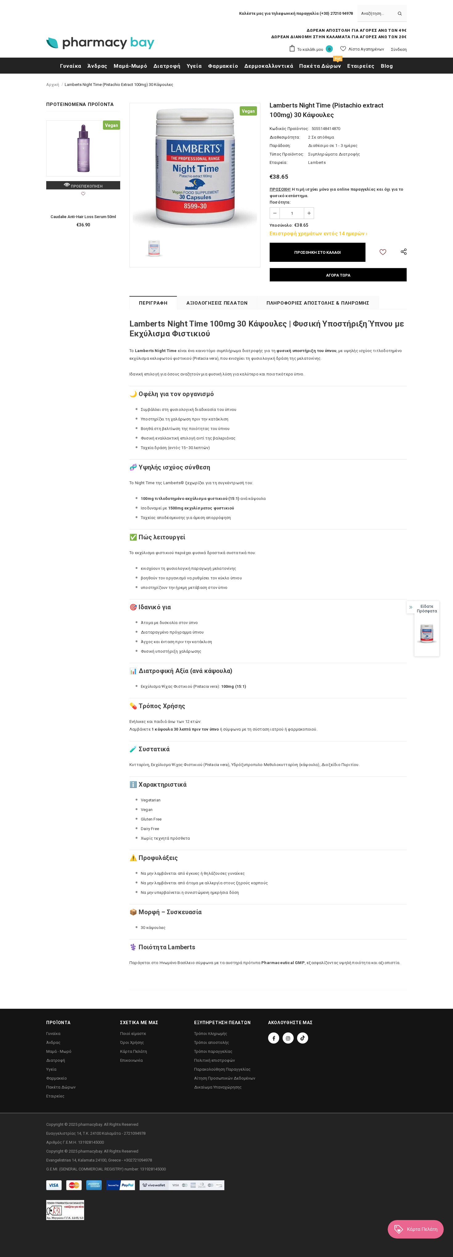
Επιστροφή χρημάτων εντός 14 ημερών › (318, 234)
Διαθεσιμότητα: (285, 137)
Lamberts (317, 162)
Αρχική (52, 84)
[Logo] (100, 45)
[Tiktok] (302, 1038)
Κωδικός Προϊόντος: (289, 128)
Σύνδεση (399, 49)
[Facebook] (273, 1038)
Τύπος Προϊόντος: (287, 154)
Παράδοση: (280, 145)
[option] (195, 168)
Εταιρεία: (279, 162)
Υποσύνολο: (281, 225)
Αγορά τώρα (338, 275)
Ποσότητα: (280, 202)
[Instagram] (288, 1038)
